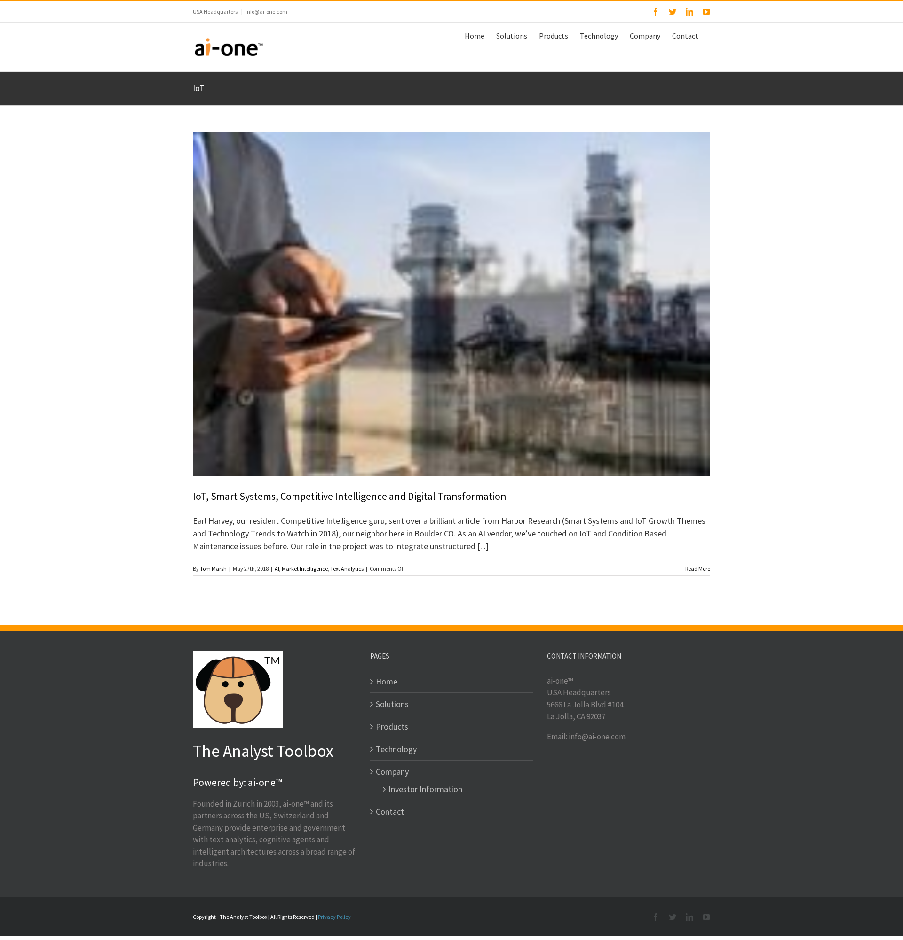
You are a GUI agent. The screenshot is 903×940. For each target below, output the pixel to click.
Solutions (392, 704)
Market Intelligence (305, 568)
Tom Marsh (213, 568)
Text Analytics (347, 568)
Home (386, 681)
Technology (396, 749)
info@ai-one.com (266, 11)
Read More (697, 568)
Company (392, 771)
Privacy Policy (334, 916)
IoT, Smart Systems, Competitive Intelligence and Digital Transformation (350, 496)
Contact (390, 811)
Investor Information (425, 789)
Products (392, 726)
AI (277, 568)
